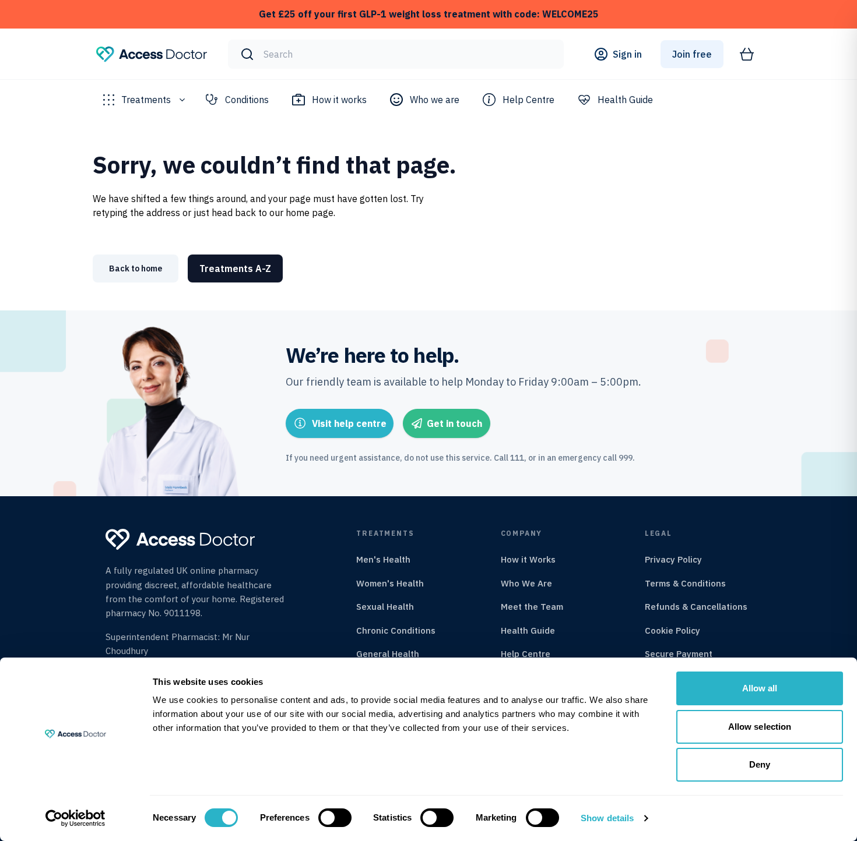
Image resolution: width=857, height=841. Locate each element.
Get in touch (454, 423)
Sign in (627, 54)
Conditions (247, 99)
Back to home (135, 268)
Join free (692, 54)
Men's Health (383, 559)
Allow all (760, 688)
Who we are (434, 99)
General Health (387, 653)
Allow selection (760, 727)
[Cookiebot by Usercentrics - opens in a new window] (75, 818)
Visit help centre (349, 423)
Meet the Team (532, 606)
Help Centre (528, 99)
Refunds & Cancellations (696, 606)
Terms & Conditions (685, 583)
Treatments (146, 99)
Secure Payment (678, 653)
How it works (339, 99)
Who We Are (526, 583)
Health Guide (625, 99)
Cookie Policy (672, 630)
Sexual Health (385, 606)
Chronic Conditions (395, 630)
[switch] (335, 817)
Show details (607, 818)
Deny (759, 764)
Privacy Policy (673, 559)
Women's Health (390, 583)
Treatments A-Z (235, 268)
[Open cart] (747, 54)
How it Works (528, 559)
